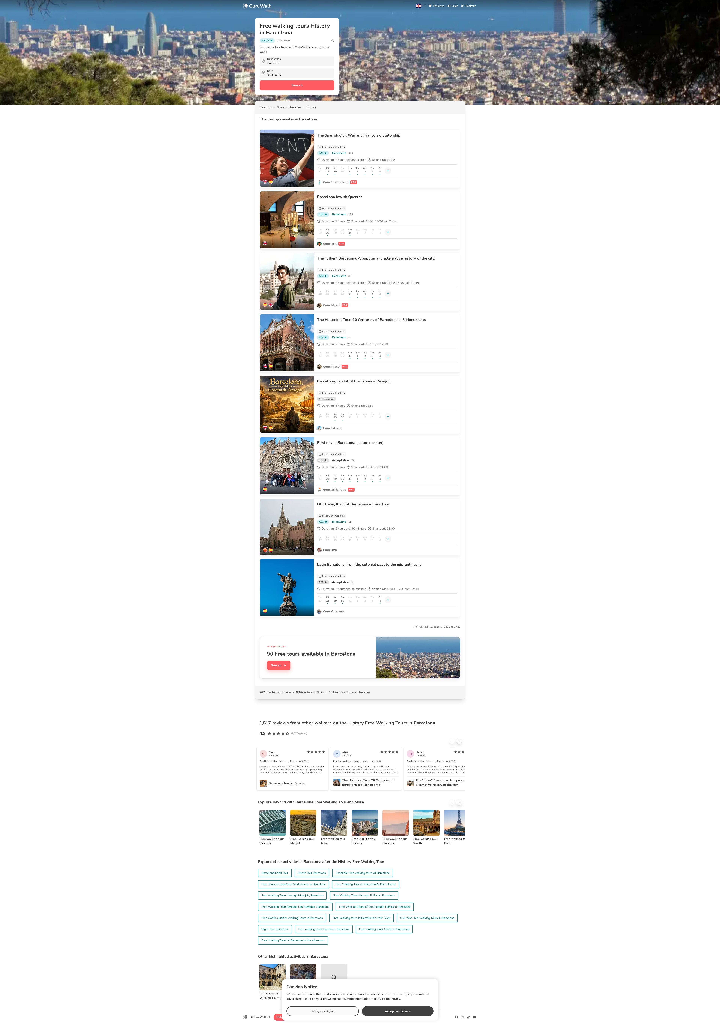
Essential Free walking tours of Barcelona (363, 873)
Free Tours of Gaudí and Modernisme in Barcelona (293, 884)
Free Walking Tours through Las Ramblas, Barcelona (295, 907)
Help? (280, 1017)
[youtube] (474, 1017)
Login (455, 6)
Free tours (266, 107)
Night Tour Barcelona (275, 929)
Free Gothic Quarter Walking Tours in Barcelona (292, 918)
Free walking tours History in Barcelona (323, 929)
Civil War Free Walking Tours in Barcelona (427, 918)
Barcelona (295, 107)
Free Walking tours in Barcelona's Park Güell (361, 918)
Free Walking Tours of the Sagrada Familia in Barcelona (374, 907)
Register (471, 6)
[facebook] (456, 1017)
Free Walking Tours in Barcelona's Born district (365, 884)
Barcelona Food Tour (274, 873)
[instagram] (462, 1017)
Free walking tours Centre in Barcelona (384, 929)
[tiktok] (468, 1017)
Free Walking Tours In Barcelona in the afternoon (293, 940)
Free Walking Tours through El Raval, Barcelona (364, 895)
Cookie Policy (390, 999)
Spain (280, 107)
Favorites (438, 6)
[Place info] (332, 40)
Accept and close (397, 1011)
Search (297, 85)
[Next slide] (459, 741)
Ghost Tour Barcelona (312, 873)
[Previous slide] (452, 741)
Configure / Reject (323, 1011)
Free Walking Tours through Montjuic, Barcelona (292, 895)
